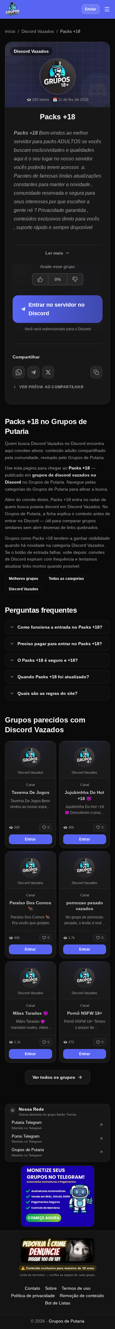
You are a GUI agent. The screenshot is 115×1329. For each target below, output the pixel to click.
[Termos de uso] (57, 1250)
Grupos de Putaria (66, 1321)
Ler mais (54, 253)
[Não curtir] (75, 279)
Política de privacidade (33, 1295)
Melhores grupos (23, 578)
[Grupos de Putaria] (12, 9)
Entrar (30, 839)
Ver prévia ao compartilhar (51, 387)
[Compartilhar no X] (48, 372)
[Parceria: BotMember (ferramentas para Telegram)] (57, 1196)
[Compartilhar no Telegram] (33, 372)
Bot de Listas (57, 1302)
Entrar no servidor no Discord (57, 309)
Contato (32, 1288)
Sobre (51, 1288)
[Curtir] (40, 279)
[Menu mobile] (107, 9)
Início (10, 31)
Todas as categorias (66, 578)
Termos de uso (76, 1288)
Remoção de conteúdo (82, 1295)
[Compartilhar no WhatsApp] (19, 372)
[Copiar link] (96, 372)
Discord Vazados (37, 31)
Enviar (90, 9)
